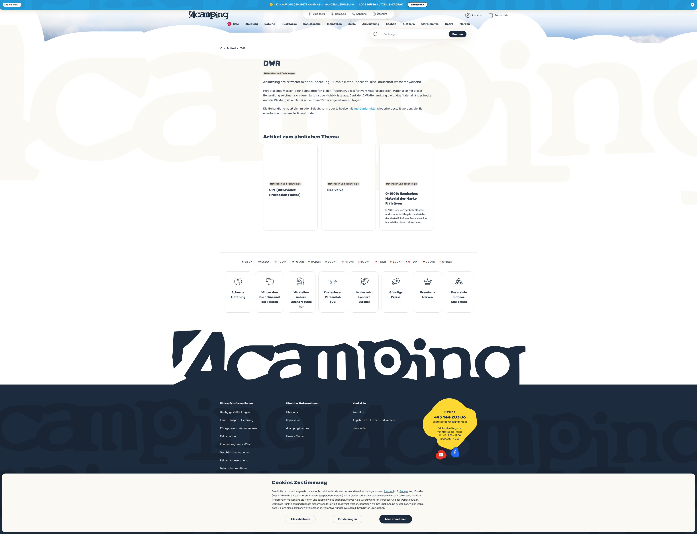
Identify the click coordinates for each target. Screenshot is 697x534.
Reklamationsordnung (234, 460)
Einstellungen (347, 519)
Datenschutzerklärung (234, 468)
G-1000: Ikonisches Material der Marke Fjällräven (401, 198)
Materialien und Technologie (279, 73)
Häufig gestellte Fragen (235, 412)
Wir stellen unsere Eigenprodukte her (301, 299)
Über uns (292, 412)
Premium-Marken (427, 295)
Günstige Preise (396, 295)
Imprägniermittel (365, 108)
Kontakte (358, 412)
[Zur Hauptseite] (209, 15)
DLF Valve (335, 190)
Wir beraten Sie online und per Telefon (269, 297)
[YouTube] (441, 454)
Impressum (293, 420)
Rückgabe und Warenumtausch (239, 428)
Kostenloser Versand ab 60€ (333, 297)
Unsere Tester (295, 436)
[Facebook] (454, 452)
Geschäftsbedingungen (235, 452)
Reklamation (228, 436)
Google (403, 491)
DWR (251, 261)
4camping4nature (297, 428)
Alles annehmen (396, 519)
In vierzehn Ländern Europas (364, 297)
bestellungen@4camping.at (450, 421)
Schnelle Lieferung (238, 295)
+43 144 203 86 (450, 417)
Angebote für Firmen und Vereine (374, 420)
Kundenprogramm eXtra (235, 444)
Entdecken (417, 4)
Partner (388, 491)
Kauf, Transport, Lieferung (236, 420)
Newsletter (359, 428)
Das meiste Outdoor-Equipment (459, 297)
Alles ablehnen (300, 519)
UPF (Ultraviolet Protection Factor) (284, 192)
